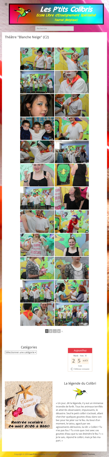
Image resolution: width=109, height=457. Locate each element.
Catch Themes (88, 454)
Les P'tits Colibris (37, 454)
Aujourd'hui (80, 350)
